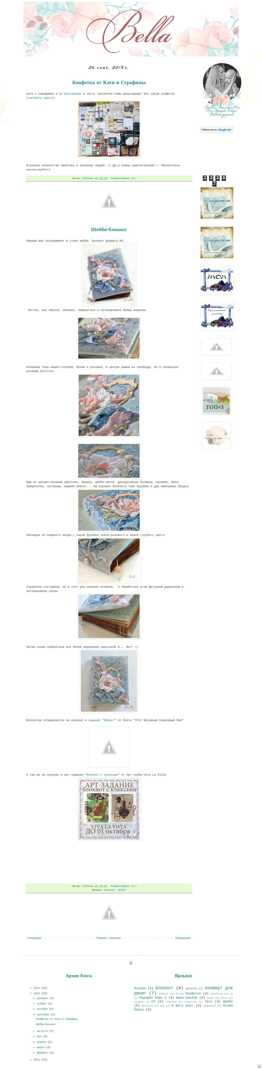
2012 (37, 1059)
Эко (162, 1006)
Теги (208, 1001)
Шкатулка (147, 1006)
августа (43, 1031)
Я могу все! (182, 1005)
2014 (37, 988)
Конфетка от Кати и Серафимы (109, 83)
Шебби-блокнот (109, 230)
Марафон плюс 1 (152, 998)
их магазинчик (70, 94)
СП (153, 1001)
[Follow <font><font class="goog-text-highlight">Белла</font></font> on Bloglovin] (216, 131)
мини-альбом (186, 998)
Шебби (122, 890)
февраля (43, 1052)
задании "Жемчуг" (102, 720)
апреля (42, 1042)
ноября (42, 1003)
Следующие (34, 937)
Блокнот (109, 890)
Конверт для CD (168, 994)
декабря (43, 998)
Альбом (140, 988)
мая (40, 1036)
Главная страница (108, 937)
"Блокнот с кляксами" (102, 775)
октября (43, 1009)
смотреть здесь (40, 98)
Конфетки (193, 993)
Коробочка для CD (222, 994)
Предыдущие (183, 937)
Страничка (191, 1002)
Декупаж (191, 988)
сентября (44, 1014)
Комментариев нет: (125, 178)
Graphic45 (210, 1006)
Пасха (224, 998)
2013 (37, 993)
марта (41, 1047)
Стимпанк (171, 1002)
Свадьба (138, 1002)
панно (210, 998)
